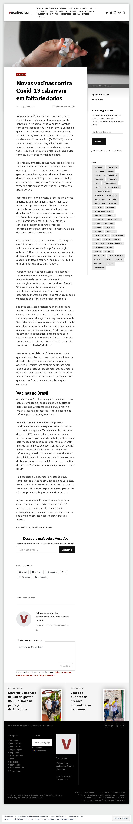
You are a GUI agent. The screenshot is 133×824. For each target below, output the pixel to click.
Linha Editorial (86, 11)
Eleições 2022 (16, 743)
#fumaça (110, 207)
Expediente (87, 14)
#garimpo (97, 215)
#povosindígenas (100, 235)
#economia (98, 195)
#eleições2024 (99, 203)
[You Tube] (119, 12)
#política (111, 231)
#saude (96, 239)
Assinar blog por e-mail (102, 110)
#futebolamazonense (102, 211)
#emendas (113, 203)
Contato (40, 16)
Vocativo (13, 725)
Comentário (65, 666)
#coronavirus (109, 183)
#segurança (98, 244)
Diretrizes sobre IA (70, 14)
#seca (116, 239)
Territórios (66, 8)
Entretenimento (116, 256)
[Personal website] (37, 630)
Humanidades (81, 8)
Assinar (67, 549)
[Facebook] (111, 12)
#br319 (111, 171)
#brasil (96, 175)
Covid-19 (21, 75)
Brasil (110, 248)
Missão (72, 11)
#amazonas (98, 167)
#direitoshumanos (101, 191)
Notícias (14, 762)
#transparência (115, 244)
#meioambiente (113, 219)
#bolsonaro (98, 171)
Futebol (108, 260)
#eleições (113, 199)
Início (39, 8)
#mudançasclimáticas (103, 223)
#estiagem (97, 207)
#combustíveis (110, 175)
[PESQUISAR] (123, 12)
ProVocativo (15, 765)
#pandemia (98, 231)
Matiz (93, 8)
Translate (41, 750)
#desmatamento (112, 187)
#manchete (29, 597)
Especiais (41, 11)
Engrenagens (51, 8)
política (110, 264)
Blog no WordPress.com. (19, 795)
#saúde (107, 239)
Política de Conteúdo (47, 14)
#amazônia (112, 167)
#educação (112, 195)
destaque (108, 252)
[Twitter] (106, 12)
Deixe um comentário (65, 106)
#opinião (109, 227)
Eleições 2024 (16, 746)
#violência (98, 248)
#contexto (112, 179)
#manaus (110, 215)
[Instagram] (115, 12)
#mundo (97, 227)
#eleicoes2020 (99, 199)
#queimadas (118, 235)
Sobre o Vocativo (58, 11)
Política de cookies (69, 819)
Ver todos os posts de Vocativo (51, 625)
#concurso (98, 179)
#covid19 (97, 187)
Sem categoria (17, 768)
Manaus (119, 260)
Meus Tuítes (97, 99)
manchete (97, 264)
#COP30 (96, 183)
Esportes (97, 260)
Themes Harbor (35, 798)
